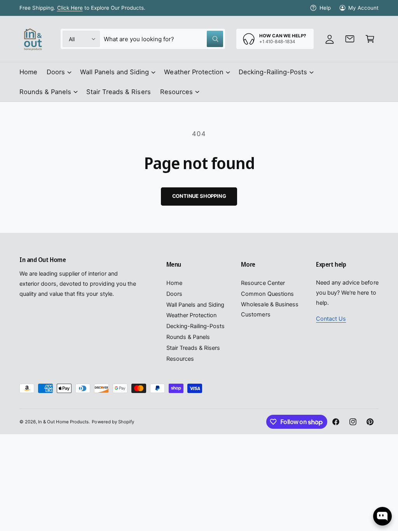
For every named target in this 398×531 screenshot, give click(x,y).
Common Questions (267, 293)
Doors (174, 293)
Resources (180, 358)
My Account (363, 8)
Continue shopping (199, 196)
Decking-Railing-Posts (195, 326)
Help (324, 8)
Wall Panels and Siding (195, 304)
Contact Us (331, 318)
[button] (370, 39)
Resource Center (263, 282)
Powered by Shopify (113, 421)
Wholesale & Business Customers (269, 309)
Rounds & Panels (188, 337)
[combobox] (163, 39)
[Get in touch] (350, 39)
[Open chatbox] (382, 516)
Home (174, 282)
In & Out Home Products (63, 421)
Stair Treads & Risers (193, 347)
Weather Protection (191, 315)
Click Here (70, 8)
